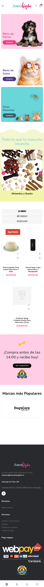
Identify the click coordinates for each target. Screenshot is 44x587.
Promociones (22, 221)
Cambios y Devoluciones (11, 521)
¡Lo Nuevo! (22, 211)
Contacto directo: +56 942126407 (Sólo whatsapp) (21, 488)
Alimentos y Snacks (22, 193)
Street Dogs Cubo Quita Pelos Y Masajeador (33, 269)
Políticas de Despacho (10, 527)
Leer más (18, 254)
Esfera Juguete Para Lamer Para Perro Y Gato (11, 269)
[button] (40, 6)
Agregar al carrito (40, 254)
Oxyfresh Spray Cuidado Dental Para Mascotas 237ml (22, 320)
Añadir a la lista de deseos (18, 258)
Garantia (5, 524)
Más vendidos (22, 216)
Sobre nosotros (7, 508)
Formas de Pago (8, 531)
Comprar (9, 42)
